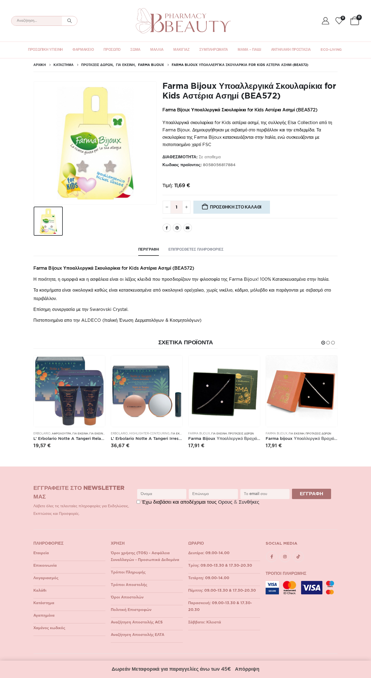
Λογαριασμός (45, 578)
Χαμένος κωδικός (49, 628)
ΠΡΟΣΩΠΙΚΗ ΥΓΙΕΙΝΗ (45, 50)
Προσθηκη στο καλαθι (235, 207)
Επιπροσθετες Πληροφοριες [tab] (196, 249)
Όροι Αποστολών (127, 597)
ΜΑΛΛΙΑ (157, 50)
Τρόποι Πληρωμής (128, 572)
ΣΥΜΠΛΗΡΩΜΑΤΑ (213, 50)
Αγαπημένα (44, 615)
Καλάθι (39, 590)
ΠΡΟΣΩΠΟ (112, 50)
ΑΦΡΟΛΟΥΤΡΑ (61, 433)
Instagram (284, 556)
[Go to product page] (69, 391)
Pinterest (177, 227)
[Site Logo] (183, 20)
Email (187, 227)
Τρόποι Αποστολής (129, 585)
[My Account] (325, 20)
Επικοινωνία (45, 565)
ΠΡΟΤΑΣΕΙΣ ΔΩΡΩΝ (241, 433)
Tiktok (298, 556)
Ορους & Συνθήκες (238, 502)
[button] (323, 342)
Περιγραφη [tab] (148, 249)
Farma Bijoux (199, 433)
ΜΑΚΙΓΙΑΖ (181, 50)
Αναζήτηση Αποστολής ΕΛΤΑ (137, 635)
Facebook (166, 227)
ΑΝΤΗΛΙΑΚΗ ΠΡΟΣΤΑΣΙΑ (291, 50)
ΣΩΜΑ (135, 50)
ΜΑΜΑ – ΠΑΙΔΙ (249, 50)
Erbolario (42, 433)
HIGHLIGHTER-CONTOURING (149, 433)
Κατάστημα (43, 603)
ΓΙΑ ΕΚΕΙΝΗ (80, 433)
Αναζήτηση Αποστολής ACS (137, 622)
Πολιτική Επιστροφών (131, 610)
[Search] (69, 21)
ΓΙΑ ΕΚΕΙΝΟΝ (98, 433)
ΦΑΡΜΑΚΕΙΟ (83, 50)
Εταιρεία (41, 553)
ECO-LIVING (331, 50)
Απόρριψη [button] (247, 669)
